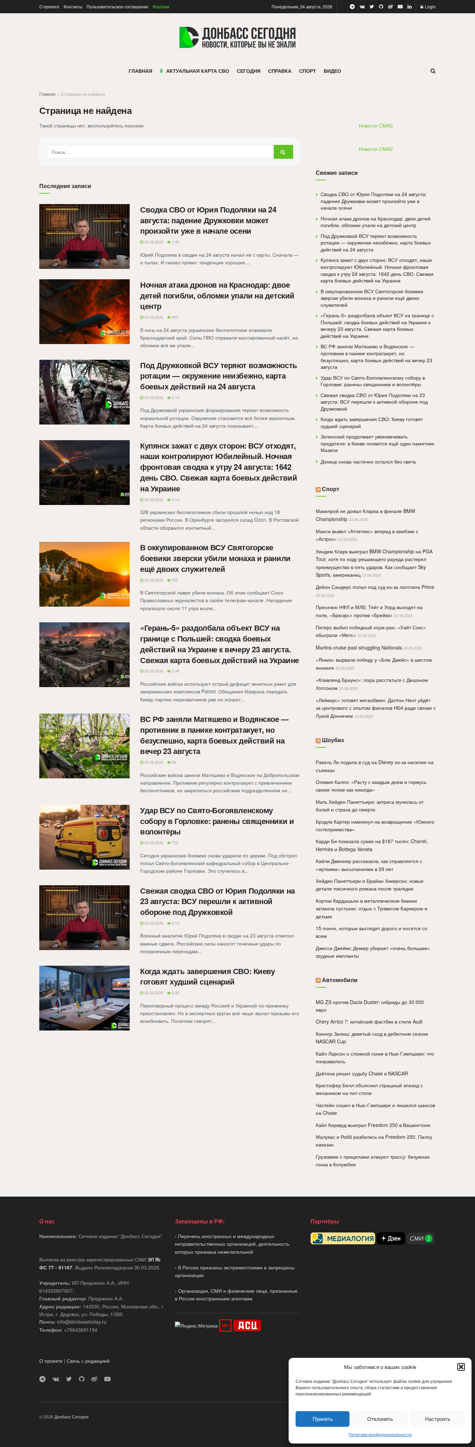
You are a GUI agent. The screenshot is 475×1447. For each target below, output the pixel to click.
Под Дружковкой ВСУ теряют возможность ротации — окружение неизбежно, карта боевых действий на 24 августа (218, 375)
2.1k (175, 397)
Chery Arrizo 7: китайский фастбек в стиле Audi (369, 1021)
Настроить (437, 1418)
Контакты (73, 6)
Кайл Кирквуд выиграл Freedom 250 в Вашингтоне (373, 1124)
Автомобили (339, 980)
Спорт (330, 489)
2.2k (175, 992)
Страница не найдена (83, 94)
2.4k (175, 671)
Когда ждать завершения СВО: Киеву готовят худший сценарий (207, 976)
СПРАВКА (279, 70)
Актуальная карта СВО (197, 70)
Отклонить (380, 1418)
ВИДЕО (332, 70)
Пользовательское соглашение (117, 6)
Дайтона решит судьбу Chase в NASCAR (362, 1073)
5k (173, 762)
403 (174, 317)
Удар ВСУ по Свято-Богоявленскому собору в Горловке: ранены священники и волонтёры (217, 820)
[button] (461, 1366)
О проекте (49, 6)
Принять (323, 1418)
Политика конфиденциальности (380, 1434)
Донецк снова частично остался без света (368, 461)
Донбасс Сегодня (71, 1416)
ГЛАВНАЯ (140, 70)
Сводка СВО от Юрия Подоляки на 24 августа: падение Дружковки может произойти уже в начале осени (208, 220)
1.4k (175, 241)
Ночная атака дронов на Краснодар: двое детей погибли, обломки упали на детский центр (217, 295)
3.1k (175, 499)
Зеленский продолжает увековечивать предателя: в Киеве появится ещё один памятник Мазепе (377, 443)
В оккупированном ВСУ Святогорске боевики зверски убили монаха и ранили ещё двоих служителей (215, 558)
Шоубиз (333, 740)
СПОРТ (307, 70)
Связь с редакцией (88, 1360)
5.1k (175, 923)
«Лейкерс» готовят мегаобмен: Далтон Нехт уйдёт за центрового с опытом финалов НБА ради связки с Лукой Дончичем (376, 708)
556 (174, 580)
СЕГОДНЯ (248, 70)
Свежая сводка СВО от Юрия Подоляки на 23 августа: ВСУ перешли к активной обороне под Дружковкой (217, 901)
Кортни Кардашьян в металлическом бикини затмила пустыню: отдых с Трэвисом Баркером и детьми (371, 908)
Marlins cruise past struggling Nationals (359, 647)
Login (430, 6)
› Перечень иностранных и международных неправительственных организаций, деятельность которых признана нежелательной (232, 1243)
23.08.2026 (153, 580)
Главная (47, 94)
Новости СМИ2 (376, 125)
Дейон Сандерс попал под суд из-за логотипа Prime (375, 586)
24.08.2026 (153, 241)
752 (174, 842)
